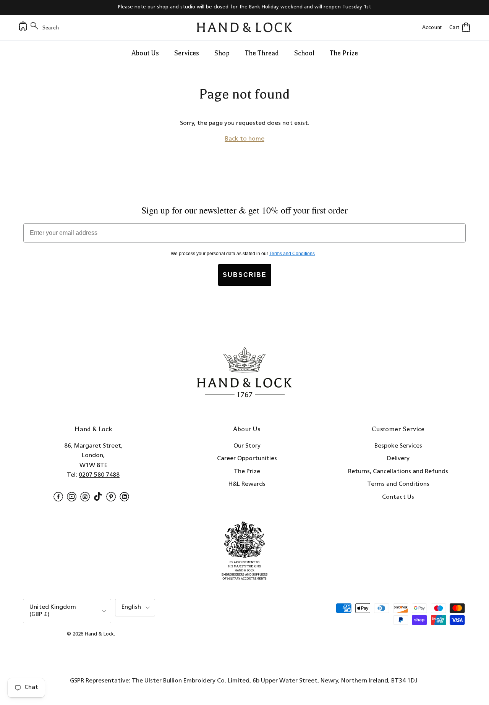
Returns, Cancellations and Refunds (398, 472)
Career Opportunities (247, 459)
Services (186, 53)
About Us (145, 53)
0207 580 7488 (99, 475)
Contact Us (398, 497)
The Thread (262, 53)
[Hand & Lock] (244, 27)
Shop (222, 53)
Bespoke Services (398, 446)
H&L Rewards (247, 484)
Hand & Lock (99, 634)
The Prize (344, 53)
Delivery (398, 459)
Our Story (247, 446)
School (304, 53)
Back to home (244, 139)
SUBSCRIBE (245, 275)
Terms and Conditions (398, 484)
